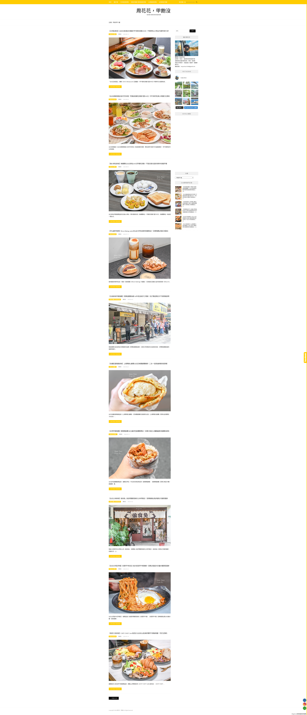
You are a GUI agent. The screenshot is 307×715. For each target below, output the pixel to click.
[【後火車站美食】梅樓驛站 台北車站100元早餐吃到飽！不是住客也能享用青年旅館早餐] (140, 190)
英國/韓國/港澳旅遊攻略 (138, 2)
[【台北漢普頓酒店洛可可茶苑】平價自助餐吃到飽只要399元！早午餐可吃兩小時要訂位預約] (140, 123)
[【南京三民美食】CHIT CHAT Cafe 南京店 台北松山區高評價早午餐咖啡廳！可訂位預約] (140, 660)
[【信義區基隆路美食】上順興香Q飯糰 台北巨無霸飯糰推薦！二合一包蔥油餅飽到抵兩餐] (140, 390)
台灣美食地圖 (163, 2)
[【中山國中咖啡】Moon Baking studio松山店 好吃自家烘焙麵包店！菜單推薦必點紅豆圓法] (140, 258)
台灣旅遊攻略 (152, 2)
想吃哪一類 (173, 2)
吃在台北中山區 (113, 99)
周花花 (119, 34)
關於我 (116, 2)
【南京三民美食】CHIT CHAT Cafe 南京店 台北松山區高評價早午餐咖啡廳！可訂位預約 (138, 633)
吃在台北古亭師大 (113, 434)
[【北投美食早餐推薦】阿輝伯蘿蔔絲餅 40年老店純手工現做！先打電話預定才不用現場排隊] (140, 323)
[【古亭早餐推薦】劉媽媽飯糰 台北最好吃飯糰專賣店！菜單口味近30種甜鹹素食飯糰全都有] (140, 458)
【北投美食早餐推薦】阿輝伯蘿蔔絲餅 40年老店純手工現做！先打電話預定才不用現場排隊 (139, 296)
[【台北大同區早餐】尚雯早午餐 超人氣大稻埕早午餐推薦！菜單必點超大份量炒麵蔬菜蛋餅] (140, 593)
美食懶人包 (182, 2)
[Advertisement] (187, 145)
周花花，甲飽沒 (153, 11)
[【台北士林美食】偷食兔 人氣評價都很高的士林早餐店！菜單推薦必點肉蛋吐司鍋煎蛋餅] (140, 525)
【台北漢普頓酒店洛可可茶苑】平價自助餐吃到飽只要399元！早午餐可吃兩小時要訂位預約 (139, 96)
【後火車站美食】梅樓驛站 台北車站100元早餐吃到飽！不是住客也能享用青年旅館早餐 (138, 164)
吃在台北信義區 (113, 366)
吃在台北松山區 (113, 234)
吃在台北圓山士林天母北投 (115, 299)
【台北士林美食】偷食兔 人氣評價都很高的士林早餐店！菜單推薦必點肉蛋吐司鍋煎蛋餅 (138, 498)
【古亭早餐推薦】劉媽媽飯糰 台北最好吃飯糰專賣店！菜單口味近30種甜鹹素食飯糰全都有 (139, 431)
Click (305, 357)
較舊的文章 (114, 698)
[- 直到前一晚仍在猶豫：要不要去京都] (186, 93)
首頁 (110, 2)
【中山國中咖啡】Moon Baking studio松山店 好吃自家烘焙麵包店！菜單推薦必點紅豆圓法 (138, 231)
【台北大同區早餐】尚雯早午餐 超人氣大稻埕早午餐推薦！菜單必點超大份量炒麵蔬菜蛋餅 (139, 566)
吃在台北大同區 (113, 34)
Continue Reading (115, 86)
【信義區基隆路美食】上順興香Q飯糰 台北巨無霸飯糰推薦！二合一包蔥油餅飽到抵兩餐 (138, 364)
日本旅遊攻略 (124, 2)
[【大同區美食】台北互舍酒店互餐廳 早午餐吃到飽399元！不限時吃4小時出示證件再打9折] (140, 58)
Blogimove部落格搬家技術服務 (299, 714)
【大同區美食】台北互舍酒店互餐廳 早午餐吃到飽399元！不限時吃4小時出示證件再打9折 (139, 31)
